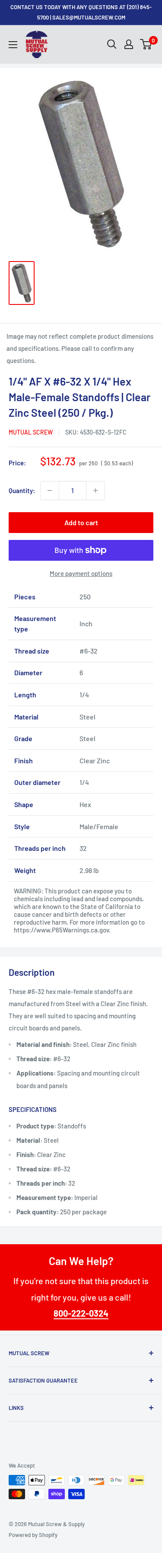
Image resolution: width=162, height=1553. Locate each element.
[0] (146, 44)
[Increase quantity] (95, 490)
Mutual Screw (31, 432)
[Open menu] (13, 44)
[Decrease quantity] (50, 490)
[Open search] (112, 44)
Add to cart (81, 522)
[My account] (128, 44)
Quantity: (22, 490)
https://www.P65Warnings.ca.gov (61, 930)
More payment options (81, 573)
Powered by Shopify (33, 1534)
